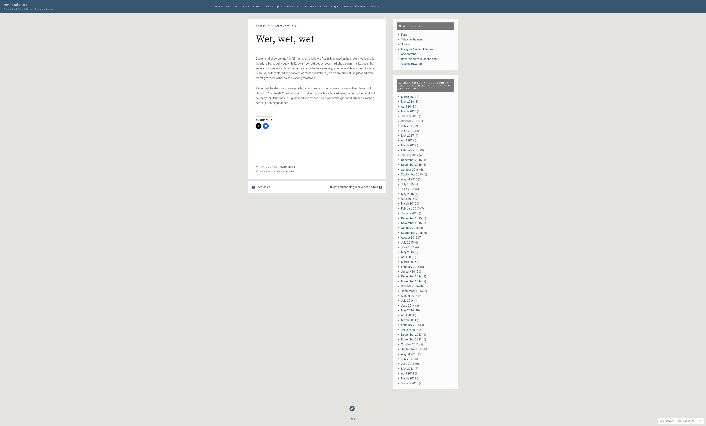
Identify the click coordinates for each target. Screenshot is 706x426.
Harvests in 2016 (251, 6)
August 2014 (409, 296)
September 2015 (412, 233)
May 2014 (407, 310)
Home (218, 6)
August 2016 (409, 179)
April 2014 (407, 315)
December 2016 (411, 160)
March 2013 (408, 378)
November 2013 (411, 339)
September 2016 (412, 174)
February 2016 (410, 208)
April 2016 (407, 198)
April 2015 (407, 257)
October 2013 (410, 344)
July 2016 (407, 184)
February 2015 (410, 267)
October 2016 (410, 169)
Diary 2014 (287, 166)
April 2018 (407, 106)
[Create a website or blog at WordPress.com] (352, 418)
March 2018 (408, 111)
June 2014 (408, 305)
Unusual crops (272, 6)
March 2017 (408, 145)
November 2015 (411, 223)
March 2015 (408, 262)
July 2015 (407, 242)
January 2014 (409, 330)
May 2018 (407, 101)
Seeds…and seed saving (323, 6)
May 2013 (407, 368)
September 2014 (412, 291)
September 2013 (412, 349)
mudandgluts (15, 5)
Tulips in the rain (411, 39)
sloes (290, 171)
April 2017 (407, 140)
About (373, 6)
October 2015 (410, 228)
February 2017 (410, 150)
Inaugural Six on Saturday (417, 49)
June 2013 (408, 363)
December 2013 (411, 334)
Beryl (263, 26)
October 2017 (410, 121)
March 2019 (408, 97)
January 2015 (409, 271)
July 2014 (407, 300)
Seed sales (263, 187)
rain (280, 171)
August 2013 (409, 354)
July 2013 (407, 359)
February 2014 (410, 325)
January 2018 (409, 116)
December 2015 (411, 218)
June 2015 (408, 247)
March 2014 (408, 320)
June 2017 (408, 131)
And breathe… (409, 54)
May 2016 (407, 194)
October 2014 (410, 286)
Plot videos (232, 6)
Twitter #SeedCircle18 (353, 6)
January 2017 (409, 155)
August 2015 (409, 237)
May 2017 (407, 135)
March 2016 (408, 203)
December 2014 (411, 276)
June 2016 (408, 189)
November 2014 (411, 281)
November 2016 (411, 164)
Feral (404, 34)
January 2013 (409, 383)
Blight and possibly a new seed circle (354, 187)
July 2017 (407, 126)
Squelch (406, 44)
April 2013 (407, 373)
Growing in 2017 (295, 6)
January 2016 (409, 213)
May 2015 (407, 252)
